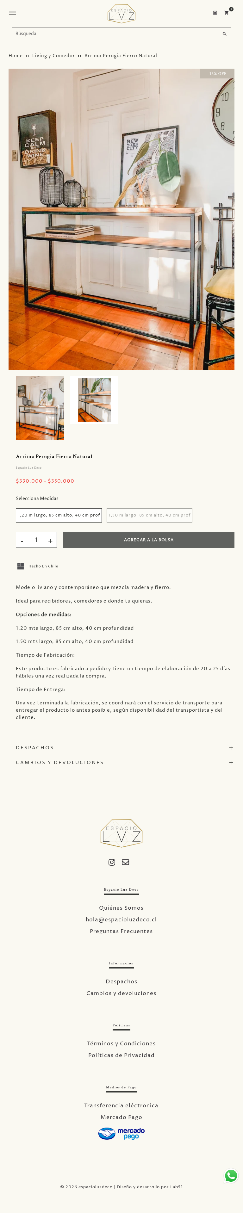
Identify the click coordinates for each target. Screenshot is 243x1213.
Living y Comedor (53, 56)
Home (16, 56)
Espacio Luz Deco (29, 468)
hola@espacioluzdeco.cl (121, 920)
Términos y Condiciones (121, 1044)
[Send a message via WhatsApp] (231, 1176)
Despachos (121, 982)
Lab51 (176, 1187)
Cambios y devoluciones (121, 993)
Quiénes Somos (121, 908)
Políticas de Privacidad (121, 1055)
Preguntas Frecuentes (121, 931)
